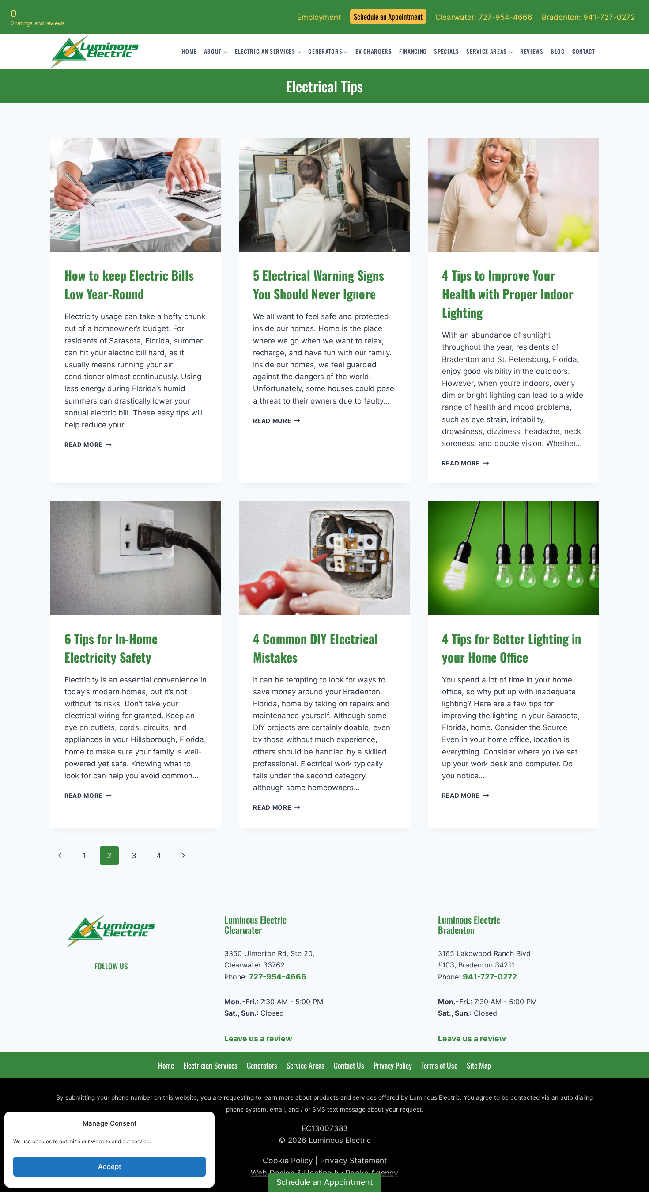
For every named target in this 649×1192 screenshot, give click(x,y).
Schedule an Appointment (388, 16)
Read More (88, 444)
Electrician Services (210, 1065)
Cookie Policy (288, 1160)
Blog (558, 51)
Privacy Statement (353, 1160)
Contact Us (349, 1065)
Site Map (479, 1065)
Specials (446, 51)
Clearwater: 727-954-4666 (483, 17)
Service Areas (305, 1065)
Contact (583, 51)
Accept (109, 1166)
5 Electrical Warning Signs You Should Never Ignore (318, 284)
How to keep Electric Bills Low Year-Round (129, 284)
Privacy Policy (393, 1065)
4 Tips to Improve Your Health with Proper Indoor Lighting (508, 293)
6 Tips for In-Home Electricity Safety (111, 647)
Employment (319, 17)
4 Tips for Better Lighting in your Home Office (511, 647)
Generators (262, 1065)
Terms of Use (439, 1065)
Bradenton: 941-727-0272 (588, 17)
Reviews (531, 51)
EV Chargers (373, 51)
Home (189, 51)
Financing (413, 51)
